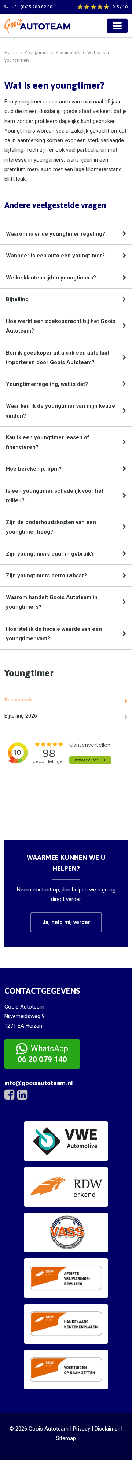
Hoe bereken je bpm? (34, 468)
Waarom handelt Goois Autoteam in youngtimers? (52, 602)
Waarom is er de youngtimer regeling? (55, 234)
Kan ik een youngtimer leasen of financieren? (47, 442)
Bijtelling (17, 299)
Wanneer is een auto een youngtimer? (55, 255)
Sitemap (66, 1438)
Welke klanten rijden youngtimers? (51, 277)
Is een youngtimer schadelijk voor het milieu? (54, 496)
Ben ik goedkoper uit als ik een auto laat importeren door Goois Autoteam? (57, 357)
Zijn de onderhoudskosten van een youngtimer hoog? (51, 527)
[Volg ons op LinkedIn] (22, 1095)
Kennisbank (18, 699)
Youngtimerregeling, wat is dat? (47, 384)
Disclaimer (107, 1428)
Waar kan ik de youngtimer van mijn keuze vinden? (60, 410)
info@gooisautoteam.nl (38, 1083)
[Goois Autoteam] (37, 25)
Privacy (81, 1428)
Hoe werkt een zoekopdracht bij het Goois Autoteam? (60, 326)
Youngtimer (29, 673)
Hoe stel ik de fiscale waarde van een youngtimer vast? (54, 634)
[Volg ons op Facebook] (9, 1095)
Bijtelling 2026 (20, 716)
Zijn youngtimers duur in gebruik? (50, 553)
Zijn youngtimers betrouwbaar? (46, 575)
